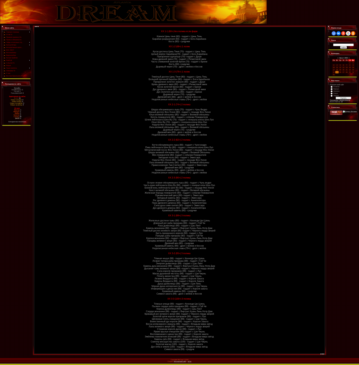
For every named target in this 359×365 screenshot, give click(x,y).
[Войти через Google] (348, 33)
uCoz (189, 361)
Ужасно (336, 95)
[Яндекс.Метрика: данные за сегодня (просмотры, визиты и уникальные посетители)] (350, 112)
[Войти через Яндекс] (343, 33)
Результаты (334, 100)
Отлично (336, 86)
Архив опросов (345, 100)
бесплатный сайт (180, 361)
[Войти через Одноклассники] (353, 33)
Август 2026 (343, 58)
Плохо (335, 93)
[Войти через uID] (334, 33)
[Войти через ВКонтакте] (338, 33)
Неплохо (336, 91)
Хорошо (336, 89)
